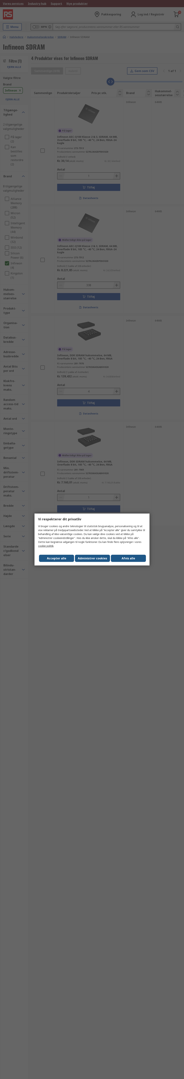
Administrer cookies (92, 558)
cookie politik (46, 546)
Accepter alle (56, 558)
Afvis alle (128, 558)
